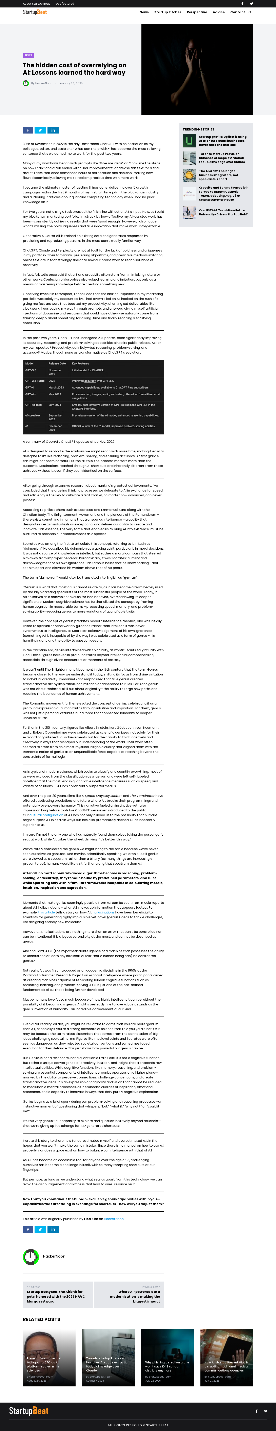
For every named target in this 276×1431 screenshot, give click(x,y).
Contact (237, 12)
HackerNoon (114, 1219)
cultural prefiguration (46, 815)
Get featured (65, 4)
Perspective (197, 12)
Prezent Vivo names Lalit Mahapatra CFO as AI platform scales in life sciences (44, 1365)
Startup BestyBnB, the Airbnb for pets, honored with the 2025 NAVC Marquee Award (56, 1297)
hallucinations (103, 912)
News (144, 12)
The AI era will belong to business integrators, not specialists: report (218, 175)
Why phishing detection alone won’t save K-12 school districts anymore (167, 1367)
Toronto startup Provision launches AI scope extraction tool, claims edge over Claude (222, 158)
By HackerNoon (41, 83)
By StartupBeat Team (40, 1376)
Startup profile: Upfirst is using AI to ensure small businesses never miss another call (223, 141)
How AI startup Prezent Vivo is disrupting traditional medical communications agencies (226, 1367)
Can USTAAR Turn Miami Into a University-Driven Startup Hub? (223, 212)
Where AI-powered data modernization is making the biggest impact (135, 1297)
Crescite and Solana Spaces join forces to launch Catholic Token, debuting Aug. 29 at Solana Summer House (224, 194)
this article (46, 912)
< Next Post (33, 1287)
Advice (219, 12)
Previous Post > (151, 1287)
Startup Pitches (167, 12)
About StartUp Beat (36, 4)
